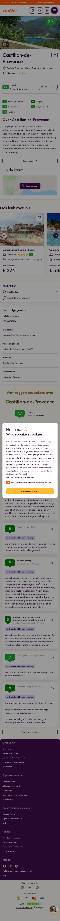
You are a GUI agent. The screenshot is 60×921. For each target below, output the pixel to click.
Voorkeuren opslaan (30, 491)
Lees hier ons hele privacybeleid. (21, 477)
